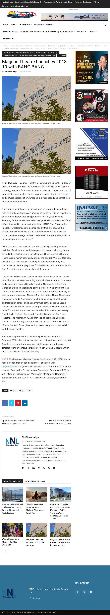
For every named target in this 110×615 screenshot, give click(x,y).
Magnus (13, 391)
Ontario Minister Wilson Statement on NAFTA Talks (58, 422)
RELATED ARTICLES (13, 481)
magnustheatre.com (12, 366)
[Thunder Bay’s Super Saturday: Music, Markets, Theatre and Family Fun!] (36, 494)
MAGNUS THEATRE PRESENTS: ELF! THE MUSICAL (35, 542)
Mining (92, 32)
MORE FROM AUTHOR (35, 481)
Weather (38, 25)
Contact (5, 6)
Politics (80, 32)
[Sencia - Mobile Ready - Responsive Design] (91, 182)
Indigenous (25, 25)
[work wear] (91, 105)
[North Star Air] (74, 17)
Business (7, 38)
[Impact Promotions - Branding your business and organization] (91, 217)
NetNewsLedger (11, 71)
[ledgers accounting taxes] (91, 144)
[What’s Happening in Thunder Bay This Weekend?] (12, 530)
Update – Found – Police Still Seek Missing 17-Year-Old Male (18, 422)
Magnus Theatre (25, 391)
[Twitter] (11, 403)
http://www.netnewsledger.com (33, 441)
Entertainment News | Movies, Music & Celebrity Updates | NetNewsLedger (29, 56)
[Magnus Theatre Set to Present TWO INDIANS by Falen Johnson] (60, 530)
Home (5, 25)
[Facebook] (5, 403)
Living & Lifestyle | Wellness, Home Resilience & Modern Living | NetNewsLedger (38, 32)
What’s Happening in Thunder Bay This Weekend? (10, 542)
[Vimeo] (50, 468)
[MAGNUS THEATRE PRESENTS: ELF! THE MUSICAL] (36, 530)
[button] (104, 25)
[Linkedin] (25, 403)
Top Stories (62, 56)
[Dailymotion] (24, 468)
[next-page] (8, 551)
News (13, 25)
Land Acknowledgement (19, 6)
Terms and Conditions (83, 2)
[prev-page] (4, 551)
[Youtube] (55, 468)
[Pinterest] (18, 403)
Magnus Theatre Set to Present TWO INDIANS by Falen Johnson (60, 542)
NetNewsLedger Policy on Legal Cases (58, 2)
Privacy (96, 2)
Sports (49, 25)
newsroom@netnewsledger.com (45, 601)
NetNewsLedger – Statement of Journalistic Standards (21, 2)
